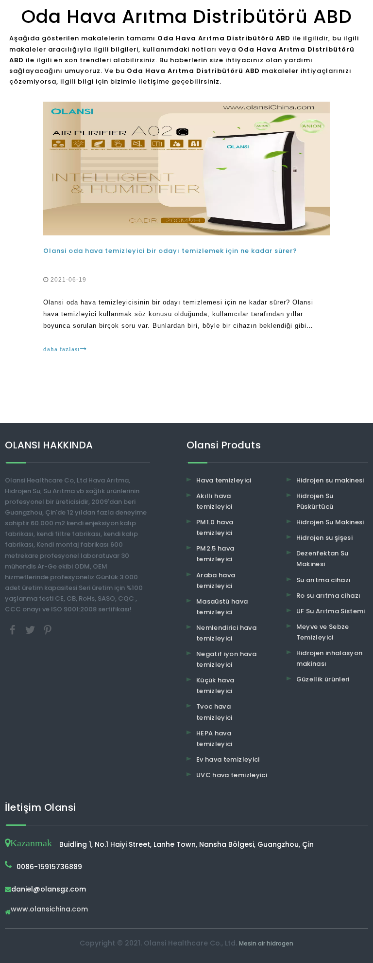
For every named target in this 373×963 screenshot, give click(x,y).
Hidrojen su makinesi (330, 480)
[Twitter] (31, 629)
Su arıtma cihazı (323, 580)
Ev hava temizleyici (228, 759)
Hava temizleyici (224, 480)
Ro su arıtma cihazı (328, 595)
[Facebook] (13, 629)
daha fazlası (61, 349)
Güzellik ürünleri (323, 679)
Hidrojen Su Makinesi (330, 522)
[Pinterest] (47, 629)
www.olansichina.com (49, 910)
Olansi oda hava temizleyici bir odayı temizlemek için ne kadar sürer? (170, 250)
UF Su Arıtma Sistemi (330, 611)
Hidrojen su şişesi (324, 537)
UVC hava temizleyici (231, 775)
